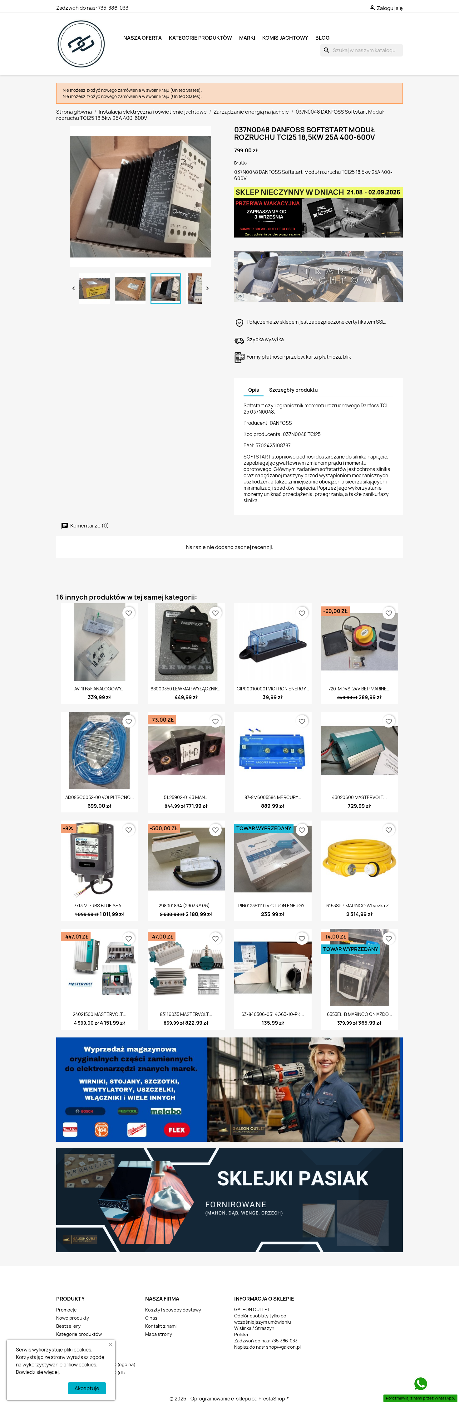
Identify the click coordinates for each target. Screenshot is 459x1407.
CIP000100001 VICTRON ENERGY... (273, 689)
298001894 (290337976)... (186, 906)
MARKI (247, 37)
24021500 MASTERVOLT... (99, 1014)
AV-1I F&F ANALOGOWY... (99, 689)
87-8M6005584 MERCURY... (272, 797)
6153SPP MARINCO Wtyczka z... (359, 906)
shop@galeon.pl (283, 1347)
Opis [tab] (253, 390)
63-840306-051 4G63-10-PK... (272, 1014)
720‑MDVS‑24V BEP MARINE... (359, 689)
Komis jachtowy (285, 37)
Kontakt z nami (160, 1326)
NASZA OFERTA (142, 37)
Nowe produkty (72, 1318)
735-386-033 (113, 7)
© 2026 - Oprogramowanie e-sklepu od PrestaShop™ (229, 1398)
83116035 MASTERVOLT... (186, 1014)
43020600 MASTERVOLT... (359, 797)
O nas (151, 1318)
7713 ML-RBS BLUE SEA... (99, 906)
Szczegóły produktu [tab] (293, 390)
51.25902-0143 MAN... (186, 797)
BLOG (322, 37)
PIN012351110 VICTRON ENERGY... (273, 906)
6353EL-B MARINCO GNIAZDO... (359, 1014)
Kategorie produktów (200, 37)
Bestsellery (68, 1326)
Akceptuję (87, 1388)
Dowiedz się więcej (37, 1372)
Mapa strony (158, 1334)
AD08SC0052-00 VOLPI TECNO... (99, 797)
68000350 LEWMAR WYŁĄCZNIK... (186, 689)
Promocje (66, 1310)
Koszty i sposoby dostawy (173, 1310)
